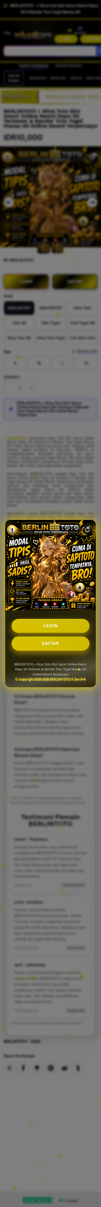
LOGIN (50, 625)
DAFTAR (50, 643)
